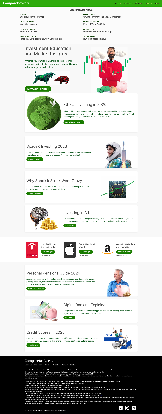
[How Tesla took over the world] (32, 250)
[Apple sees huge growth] (70, 250)
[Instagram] (134, 408)
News (157, 3)
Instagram (38, 365)
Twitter (47, 365)
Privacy (65, 365)
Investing (148, 3)
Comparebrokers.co (17, 3)
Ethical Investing (31, 96)
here (100, 395)
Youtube (56, 365)
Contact (73, 365)
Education (128, 3)
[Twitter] (121, 408)
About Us (28, 365)
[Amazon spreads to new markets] (107, 250)
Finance (138, 3)
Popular (118, 3)
